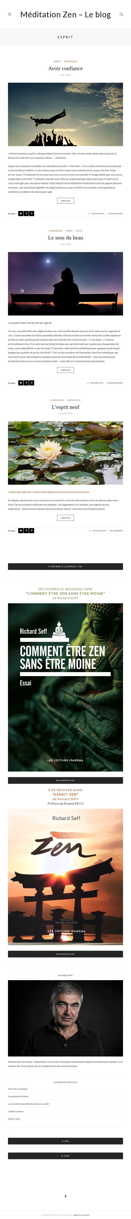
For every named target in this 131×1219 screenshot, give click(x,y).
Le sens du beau (65, 238)
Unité (79, 230)
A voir (65, 1156)
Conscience (55, 230)
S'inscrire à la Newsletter (65, 566)
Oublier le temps (15, 1111)
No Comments (116, 531)
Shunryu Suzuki (56, 491)
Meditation (70, 61)
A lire (65, 1141)
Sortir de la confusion (18, 1089)
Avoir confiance (65, 68)
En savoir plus (65, 780)
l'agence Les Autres (81, 1215)
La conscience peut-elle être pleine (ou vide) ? (29, 1104)
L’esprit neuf (65, 407)
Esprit (57, 61)
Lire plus (65, 201)
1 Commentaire (115, 214)
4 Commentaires (115, 383)
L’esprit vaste (14, 1119)
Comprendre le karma (18, 1096)
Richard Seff (98, 214)
